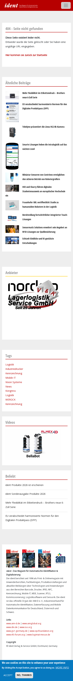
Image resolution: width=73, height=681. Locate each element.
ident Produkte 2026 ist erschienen (24, 485)
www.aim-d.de (13, 623)
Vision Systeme (13, 382)
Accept (8, 675)
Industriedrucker (14, 368)
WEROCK (10, 399)
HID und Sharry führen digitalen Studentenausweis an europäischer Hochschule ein (35, 191)
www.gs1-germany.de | (18, 630)
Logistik (9, 364)
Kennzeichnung (13, 373)
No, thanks (24, 675)
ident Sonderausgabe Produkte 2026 (25, 493)
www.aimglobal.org (31, 623)
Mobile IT (10, 377)
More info (62, 667)
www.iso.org (26, 627)
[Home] (21, 5)
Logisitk (9, 395)
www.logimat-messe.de (38, 634)
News (8, 386)
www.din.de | (13, 627)
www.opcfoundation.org (41, 630)
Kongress (10, 390)
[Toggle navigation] (66, 5)
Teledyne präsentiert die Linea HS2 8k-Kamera (43, 126)
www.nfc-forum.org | (16, 634)
